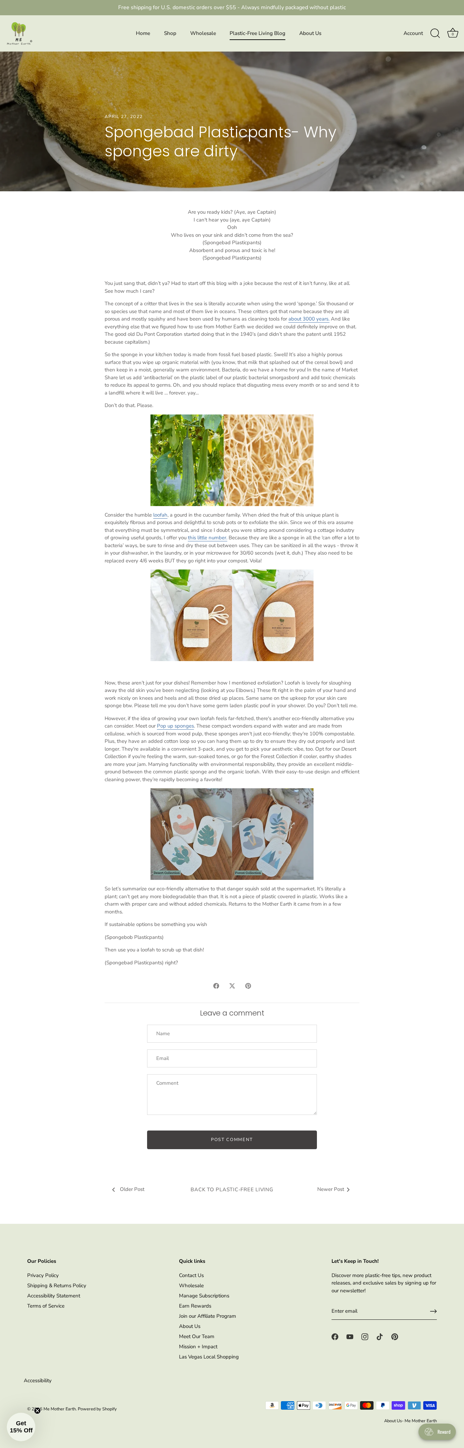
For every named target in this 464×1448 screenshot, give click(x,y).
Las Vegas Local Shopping (209, 1356)
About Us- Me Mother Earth (410, 1421)
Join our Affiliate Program (207, 1316)
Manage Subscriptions (204, 1295)
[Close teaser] (37, 1410)
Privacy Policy (43, 1275)
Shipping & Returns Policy (56, 1285)
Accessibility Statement (53, 1295)
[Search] (435, 33)
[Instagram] (364, 1336)
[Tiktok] (379, 1336)
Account (413, 33)
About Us (310, 33)
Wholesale (203, 33)
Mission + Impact (198, 1346)
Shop (170, 33)
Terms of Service (46, 1305)
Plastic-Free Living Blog (257, 33)
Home (143, 33)
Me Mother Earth (59, 1409)
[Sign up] (433, 1311)
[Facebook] (335, 1336)
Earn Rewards (195, 1305)
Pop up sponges (175, 725)
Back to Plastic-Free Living (232, 1189)
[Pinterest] (394, 1336)
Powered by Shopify (97, 1409)
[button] (21, 1427)
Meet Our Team (196, 1336)
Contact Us (191, 1275)
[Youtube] (349, 1336)
